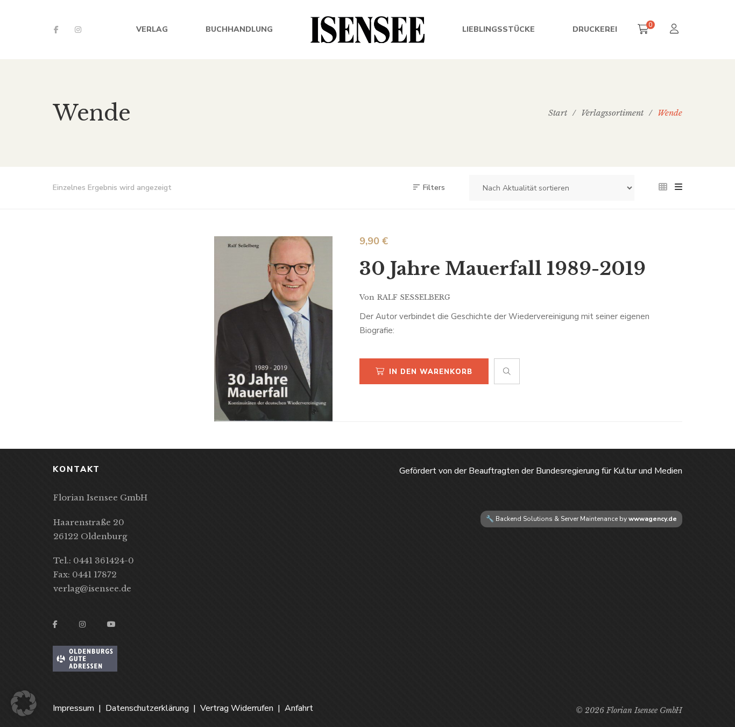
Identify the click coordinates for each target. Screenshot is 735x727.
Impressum (73, 708)
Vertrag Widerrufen (236, 708)
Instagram (78, 29)
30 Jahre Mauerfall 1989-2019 (502, 268)
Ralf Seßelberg (413, 297)
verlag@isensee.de (92, 588)
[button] (23, 703)
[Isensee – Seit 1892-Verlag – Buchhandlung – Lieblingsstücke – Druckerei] (367, 29)
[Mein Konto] (675, 30)
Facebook (56, 29)
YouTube (111, 624)
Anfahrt (299, 708)
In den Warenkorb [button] (430, 372)
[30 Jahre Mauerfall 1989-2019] (273, 328)
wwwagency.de (652, 518)
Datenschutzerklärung (147, 708)
